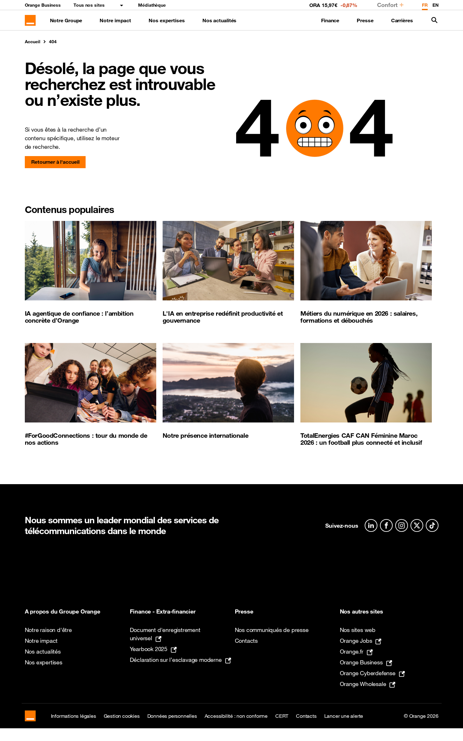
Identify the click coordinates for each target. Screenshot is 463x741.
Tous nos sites (89, 5)
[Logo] (30, 20)
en (435, 5)
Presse (365, 20)
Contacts (246, 640)
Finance (330, 20)
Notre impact (115, 20)
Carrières (402, 20)
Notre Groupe (66, 20)
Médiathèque (152, 5)
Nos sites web (357, 629)
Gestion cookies (122, 716)
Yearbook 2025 (148, 648)
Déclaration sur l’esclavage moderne (176, 659)
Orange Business (43, 5)
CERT (281, 716)
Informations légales (73, 716)
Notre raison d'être (48, 629)
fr (425, 5)
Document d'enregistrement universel (165, 634)
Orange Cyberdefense (368, 672)
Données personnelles (172, 716)
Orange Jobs (356, 640)
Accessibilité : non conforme (236, 716)
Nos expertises (167, 20)
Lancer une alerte (343, 716)
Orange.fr (351, 651)
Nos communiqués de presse (272, 629)
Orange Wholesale (363, 683)
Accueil (32, 42)
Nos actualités (219, 20)
